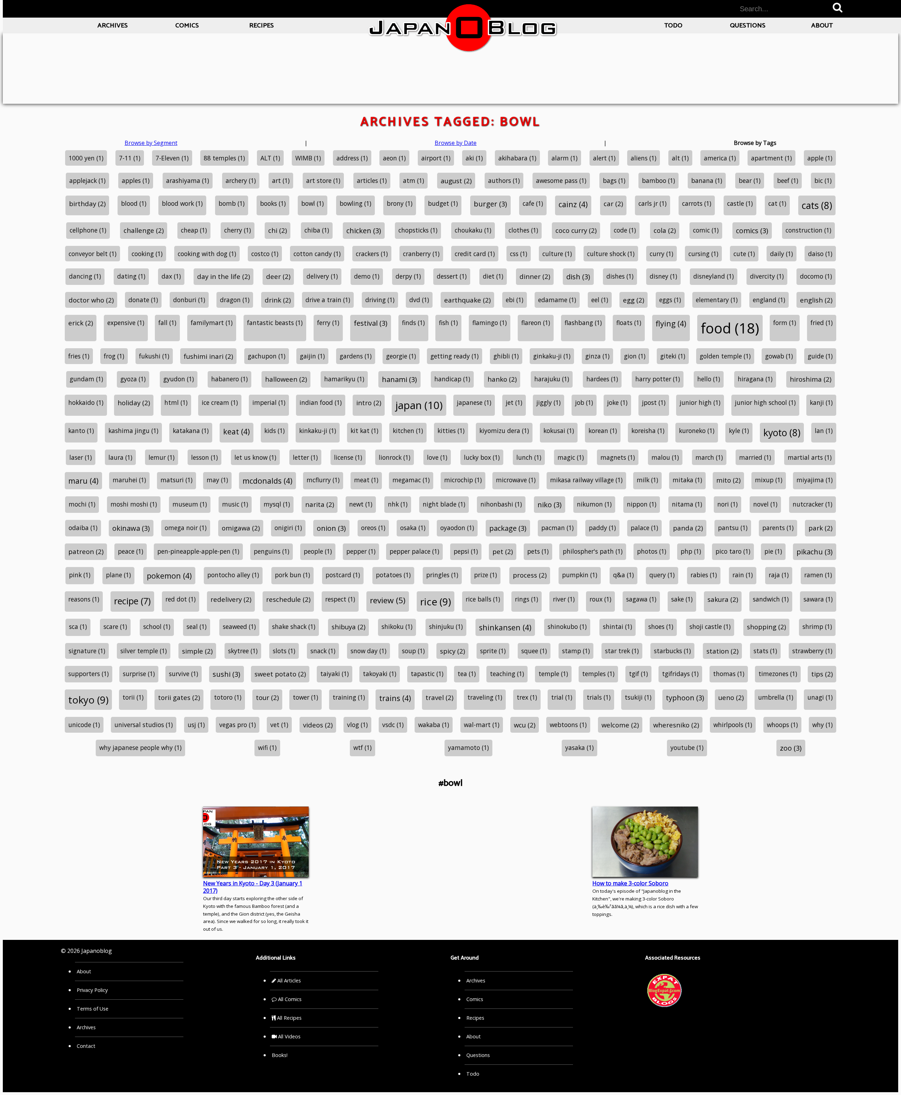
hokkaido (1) (85, 402)
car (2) (613, 203)
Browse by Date (456, 143)
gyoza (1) (133, 379)
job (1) (584, 402)
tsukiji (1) (638, 697)
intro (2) (368, 402)
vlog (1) (357, 724)
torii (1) (133, 697)
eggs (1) (670, 299)
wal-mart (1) (481, 724)
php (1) (691, 551)
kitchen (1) (408, 430)
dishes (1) (620, 276)
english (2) (816, 299)
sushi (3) (226, 674)
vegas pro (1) (237, 724)
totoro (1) (227, 697)
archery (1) (241, 180)
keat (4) (236, 431)
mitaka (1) (687, 480)
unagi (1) (820, 697)
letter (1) (305, 457)
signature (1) (87, 651)
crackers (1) (372, 253)
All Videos (289, 1036)
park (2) (820, 527)
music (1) (235, 504)
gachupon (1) (266, 356)
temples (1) (598, 673)
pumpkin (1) (579, 575)
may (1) (217, 480)
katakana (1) (191, 430)
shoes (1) (660, 626)
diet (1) (493, 276)
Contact (86, 1046)
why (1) (822, 724)
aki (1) (474, 158)
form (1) (784, 322)
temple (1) (553, 673)
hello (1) (708, 379)
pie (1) (773, 551)
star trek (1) (622, 651)
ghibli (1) (506, 356)
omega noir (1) (186, 527)
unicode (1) (84, 724)
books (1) (273, 203)
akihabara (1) (517, 158)
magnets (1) (617, 457)
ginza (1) (597, 356)
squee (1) (534, 651)
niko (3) (549, 504)
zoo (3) (791, 748)
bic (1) (823, 180)
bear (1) (750, 180)
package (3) (508, 528)
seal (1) (197, 626)
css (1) (518, 253)
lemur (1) (162, 457)
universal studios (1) (143, 724)
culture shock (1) (611, 253)
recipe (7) (132, 601)
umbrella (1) (775, 697)
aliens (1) (643, 158)
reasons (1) (83, 599)
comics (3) (752, 230)
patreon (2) (85, 551)
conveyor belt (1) (92, 253)
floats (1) (628, 322)
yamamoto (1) (468, 747)
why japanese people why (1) (140, 747)
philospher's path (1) (593, 551)
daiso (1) (820, 253)
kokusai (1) (558, 430)
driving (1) (380, 299)
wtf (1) (362, 747)
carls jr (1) (652, 203)
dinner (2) (534, 276)
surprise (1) (139, 673)
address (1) (352, 158)
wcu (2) (524, 724)
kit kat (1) (364, 430)
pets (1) (538, 551)
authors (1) (504, 180)
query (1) (662, 575)
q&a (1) (623, 575)
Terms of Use (92, 1008)
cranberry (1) (421, 253)
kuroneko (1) (696, 430)
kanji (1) (821, 402)
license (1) (348, 457)
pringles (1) (442, 575)
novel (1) (765, 504)
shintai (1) (617, 626)
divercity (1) (767, 276)
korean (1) (602, 430)
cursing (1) (703, 253)
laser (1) (80, 457)
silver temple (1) (143, 651)
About (822, 25)
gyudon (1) (178, 379)
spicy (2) (452, 651)
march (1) (709, 457)
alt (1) (680, 158)
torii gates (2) (179, 697)
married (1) (755, 457)
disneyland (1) (713, 276)
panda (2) (688, 527)
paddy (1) (602, 527)
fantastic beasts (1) (275, 322)
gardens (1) (356, 356)
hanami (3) (399, 379)
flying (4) (671, 323)
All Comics (289, 999)
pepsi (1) (466, 551)
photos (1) (651, 551)
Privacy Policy (92, 990)
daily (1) (781, 253)
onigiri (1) (288, 527)
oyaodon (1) (457, 527)
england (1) (769, 299)
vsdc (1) (393, 724)
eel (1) (599, 299)
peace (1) (130, 551)
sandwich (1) (771, 599)
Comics (187, 25)
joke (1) (617, 402)
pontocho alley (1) (233, 575)
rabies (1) (704, 575)
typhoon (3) (685, 697)
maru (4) (83, 481)
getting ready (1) (454, 356)
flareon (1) (535, 322)
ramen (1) (818, 575)
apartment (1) (771, 158)
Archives (112, 25)
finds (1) (413, 322)
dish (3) (578, 276)
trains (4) (395, 698)
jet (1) (514, 402)
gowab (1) (779, 356)
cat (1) (777, 203)
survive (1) (183, 673)
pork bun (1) (292, 575)
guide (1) (820, 356)
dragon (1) (235, 299)
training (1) (349, 697)
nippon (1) (641, 504)
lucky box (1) (482, 457)
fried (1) (822, 322)
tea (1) (467, 673)
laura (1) (120, 457)
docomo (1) (816, 276)
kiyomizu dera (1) (504, 430)
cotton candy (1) (317, 253)
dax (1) (171, 276)
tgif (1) (638, 673)
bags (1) (614, 180)
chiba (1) (316, 230)
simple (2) (197, 651)
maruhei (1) (129, 480)
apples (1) (136, 180)
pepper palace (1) (414, 551)
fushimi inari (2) (208, 356)
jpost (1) (654, 402)
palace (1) (644, 527)
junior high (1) (700, 402)
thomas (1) (728, 673)
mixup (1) (768, 480)
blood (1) (133, 203)
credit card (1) (475, 253)
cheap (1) (194, 230)
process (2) (530, 575)
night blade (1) (444, 504)
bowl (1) (312, 203)
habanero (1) (229, 379)
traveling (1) (484, 697)
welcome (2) (620, 724)
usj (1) (196, 724)
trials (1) (599, 697)
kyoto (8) (781, 432)
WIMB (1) (308, 158)
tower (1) (305, 697)
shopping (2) (766, 626)
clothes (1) (523, 230)
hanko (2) (502, 379)
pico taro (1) (733, 551)
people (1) (318, 551)
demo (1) (366, 276)
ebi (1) (514, 299)
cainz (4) (573, 204)
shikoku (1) (397, 626)
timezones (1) (777, 673)
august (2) (456, 180)
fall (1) (167, 322)
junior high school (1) (765, 402)
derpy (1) (408, 276)
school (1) (156, 626)
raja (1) (779, 575)
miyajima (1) (814, 480)
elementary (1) (717, 299)
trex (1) (527, 697)
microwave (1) (516, 480)
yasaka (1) (579, 747)
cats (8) (817, 205)
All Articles (288, 980)
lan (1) (824, 430)
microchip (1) (463, 480)
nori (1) (727, 504)
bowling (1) (355, 203)
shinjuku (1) (446, 626)
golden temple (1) (725, 356)
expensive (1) (125, 322)
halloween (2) (286, 379)
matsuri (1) (176, 480)
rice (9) (435, 601)
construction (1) (808, 230)
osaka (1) (413, 527)
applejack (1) (87, 180)
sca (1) (78, 626)
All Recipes (289, 1017)
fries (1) (78, 356)
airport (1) (435, 158)
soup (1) (413, 651)
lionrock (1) (394, 457)
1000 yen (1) (86, 158)
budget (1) (443, 203)
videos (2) (318, 724)
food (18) (730, 328)
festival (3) (371, 323)
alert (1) (604, 158)
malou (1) (665, 457)
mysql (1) (277, 504)
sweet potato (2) (280, 673)
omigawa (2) (241, 527)
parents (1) (778, 527)
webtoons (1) (568, 724)
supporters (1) (88, 673)
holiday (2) (134, 402)
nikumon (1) (594, 504)
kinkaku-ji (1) (317, 430)
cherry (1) (237, 230)
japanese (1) (474, 402)
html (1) (176, 402)
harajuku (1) (551, 379)
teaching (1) (507, 673)
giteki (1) (672, 356)
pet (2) (502, 551)
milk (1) (647, 480)
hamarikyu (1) (344, 379)
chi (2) (277, 230)
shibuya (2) (348, 626)
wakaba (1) (433, 724)
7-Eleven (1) (172, 158)
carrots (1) (696, 203)
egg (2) (633, 299)
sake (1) (682, 599)
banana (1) (706, 180)
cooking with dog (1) (207, 253)
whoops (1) (782, 724)
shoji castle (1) (710, 626)
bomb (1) (232, 203)
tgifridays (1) (680, 673)
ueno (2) (731, 697)
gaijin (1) (312, 356)
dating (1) (131, 276)
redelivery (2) (230, 599)
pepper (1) (361, 551)
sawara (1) (818, 599)
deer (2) (278, 276)
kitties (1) (451, 430)
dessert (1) (452, 276)
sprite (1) (493, 651)
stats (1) (765, 651)
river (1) (564, 599)
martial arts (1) (810, 457)
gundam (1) (86, 379)
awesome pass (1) (561, 180)
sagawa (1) (641, 599)
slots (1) (284, 651)
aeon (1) (394, 158)
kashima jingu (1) (133, 430)
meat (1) (366, 480)
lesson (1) (204, 457)
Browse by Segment (151, 143)
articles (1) (372, 180)
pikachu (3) (814, 551)
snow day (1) (368, 651)
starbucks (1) (672, 651)
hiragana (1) (755, 379)
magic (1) (570, 457)
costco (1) (264, 253)
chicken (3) (363, 230)
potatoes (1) (393, 575)
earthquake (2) (467, 299)
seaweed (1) (239, 626)
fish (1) (448, 322)
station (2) (722, 651)
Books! (280, 1055)
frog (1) (114, 356)
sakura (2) (722, 599)
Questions (747, 25)
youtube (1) (687, 747)
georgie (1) (401, 356)
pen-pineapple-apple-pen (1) (198, 551)
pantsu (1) (733, 527)
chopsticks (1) (417, 230)
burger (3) (490, 204)
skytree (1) (243, 651)
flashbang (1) (583, 322)
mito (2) (728, 480)
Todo (673, 25)
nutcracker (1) (812, 504)
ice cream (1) (220, 402)
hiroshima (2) (810, 379)
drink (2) (278, 299)
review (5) (387, 600)
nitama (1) (687, 504)
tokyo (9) (88, 699)
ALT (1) (270, 158)
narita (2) (319, 504)
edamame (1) (557, 299)
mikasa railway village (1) (586, 480)
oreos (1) (373, 527)
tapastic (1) (427, 673)
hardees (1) (602, 379)
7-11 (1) (129, 158)
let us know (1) (255, 457)
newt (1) (360, 504)
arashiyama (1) (187, 180)
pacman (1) (557, 527)
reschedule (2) (288, 599)
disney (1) (663, 276)
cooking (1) (147, 253)
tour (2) (267, 697)
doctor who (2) (91, 299)
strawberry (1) (812, 651)
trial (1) (561, 697)
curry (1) (661, 253)
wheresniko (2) (676, 724)
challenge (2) (144, 230)
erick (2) (80, 322)
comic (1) (706, 230)
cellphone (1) (88, 230)
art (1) (281, 180)
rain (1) (742, 575)
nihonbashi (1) (501, 504)
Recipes (261, 25)
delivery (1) (322, 276)
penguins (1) (271, 551)
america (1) (720, 158)
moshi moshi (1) (134, 504)
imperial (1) (268, 402)
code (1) (625, 230)
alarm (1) (565, 158)
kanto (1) (81, 430)
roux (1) (600, 599)
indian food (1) (321, 402)
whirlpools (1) (732, 724)
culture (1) (557, 253)
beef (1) (787, 180)
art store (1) (323, 180)
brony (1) (399, 203)
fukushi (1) (154, 356)
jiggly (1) (548, 402)
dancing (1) (85, 276)
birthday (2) (87, 203)
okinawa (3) (131, 528)
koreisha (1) (647, 430)
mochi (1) (82, 504)
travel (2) (439, 697)
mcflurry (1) (323, 480)
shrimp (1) (817, 626)
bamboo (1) (658, 180)
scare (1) (115, 626)
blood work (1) (182, 203)
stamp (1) (576, 651)
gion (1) (634, 356)
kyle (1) (739, 430)
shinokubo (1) (567, 626)
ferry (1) (328, 322)
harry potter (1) (657, 379)
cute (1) (744, 253)
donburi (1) (189, 299)
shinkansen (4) (505, 627)
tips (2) (822, 673)
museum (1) (189, 504)
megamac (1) (411, 480)
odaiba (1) (83, 527)
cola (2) (665, 230)
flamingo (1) (489, 322)
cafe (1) (533, 203)
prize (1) (485, 575)
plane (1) (118, 575)
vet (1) (279, 724)
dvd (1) (419, 299)
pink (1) (79, 575)
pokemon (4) (169, 576)
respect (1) (340, 599)
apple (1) (819, 158)
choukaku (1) (473, 230)
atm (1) (413, 180)
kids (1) (274, 430)
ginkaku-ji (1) (552, 356)
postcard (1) (343, 575)
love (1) (437, 457)
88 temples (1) (224, 158)
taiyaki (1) (334, 673)
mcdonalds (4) (267, 481)
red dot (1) (180, 599)
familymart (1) (212, 322)
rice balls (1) (483, 599)
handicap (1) (452, 379)
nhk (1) (398, 504)
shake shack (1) (293, 626)
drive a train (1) (327, 299)
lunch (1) (528, 457)
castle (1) (740, 203)
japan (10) (419, 405)
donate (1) (143, 299)
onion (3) (331, 528)
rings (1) (526, 599)
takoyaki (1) (379, 673)
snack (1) (322, 651)
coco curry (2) (576, 230)
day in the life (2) (223, 276)
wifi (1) (267, 747)
